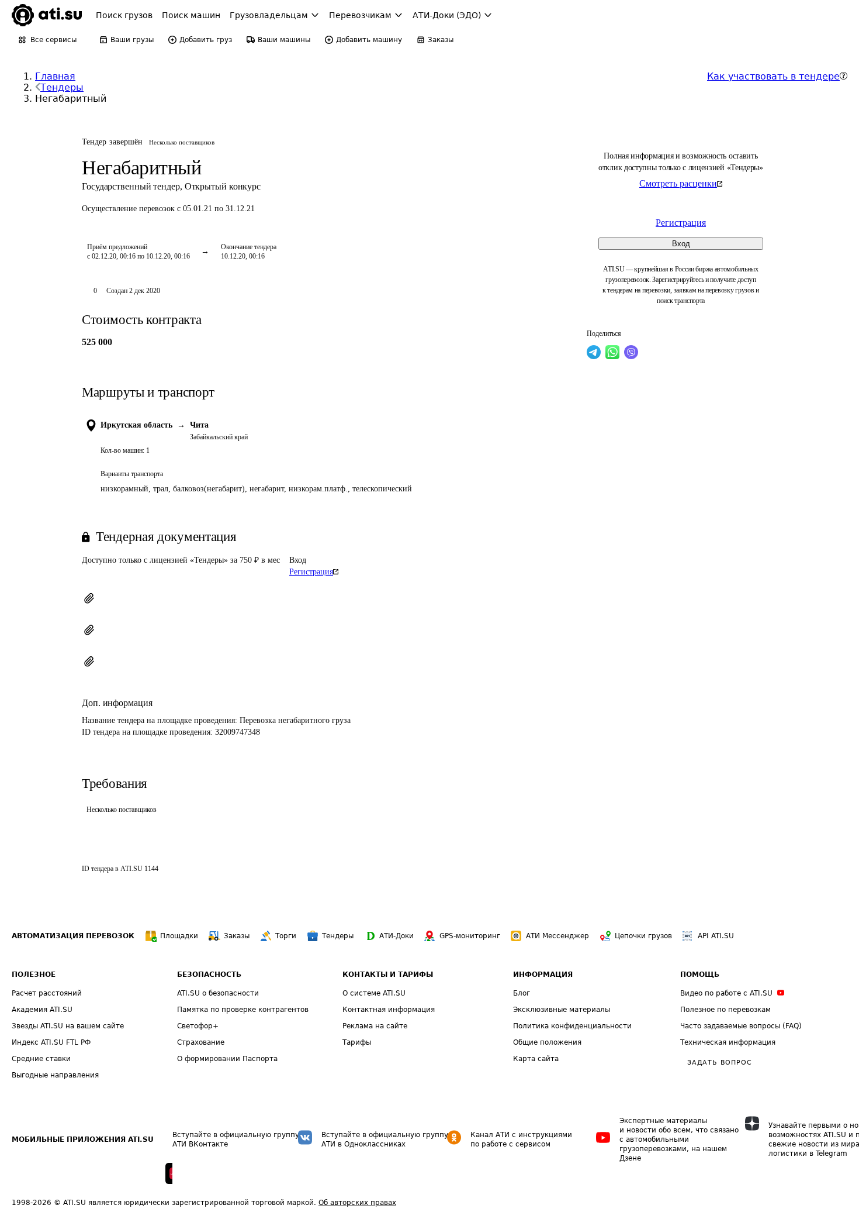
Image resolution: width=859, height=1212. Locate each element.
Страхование (200, 1042)
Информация (543, 974)
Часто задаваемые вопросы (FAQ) (741, 1026)
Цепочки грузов (643, 936)
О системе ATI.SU (374, 993)
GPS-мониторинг (469, 936)
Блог (521, 993)
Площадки (179, 936)
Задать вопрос (719, 1062)
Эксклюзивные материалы (561, 1010)
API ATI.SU (716, 936)
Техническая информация (727, 1042)
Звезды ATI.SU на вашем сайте (68, 1026)
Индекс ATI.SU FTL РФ (51, 1042)
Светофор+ (198, 1026)
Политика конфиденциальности (572, 1026)
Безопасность (209, 974)
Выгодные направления (55, 1075)
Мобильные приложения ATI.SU (83, 1139)
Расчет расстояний (47, 993)
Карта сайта (536, 1059)
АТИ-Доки (396, 936)
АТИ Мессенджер (557, 936)
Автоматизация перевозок (73, 936)
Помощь (699, 974)
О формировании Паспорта (227, 1059)
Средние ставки (41, 1059)
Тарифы (356, 1042)
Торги (285, 936)
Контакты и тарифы (387, 974)
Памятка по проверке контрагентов (243, 1010)
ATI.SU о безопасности (218, 993)
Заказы (237, 936)
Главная (55, 76)
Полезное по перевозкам (725, 1010)
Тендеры (62, 87)
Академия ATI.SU (42, 1010)
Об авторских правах (357, 1203)
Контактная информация (388, 1010)
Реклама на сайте (374, 1026)
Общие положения (547, 1042)
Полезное (34, 974)
